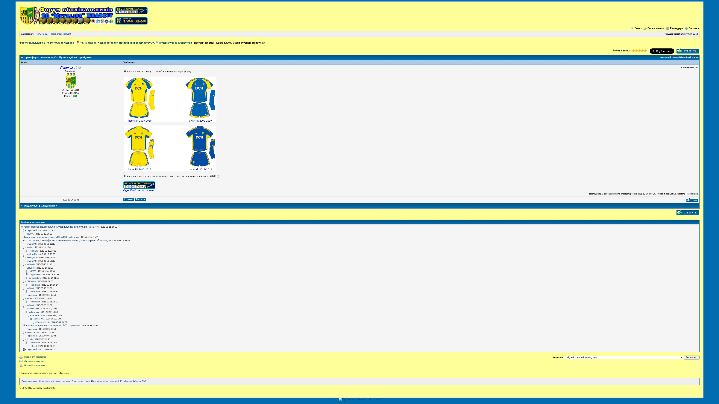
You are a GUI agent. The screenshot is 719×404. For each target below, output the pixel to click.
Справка (694, 28)
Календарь (676, 28)
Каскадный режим (669, 57)
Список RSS (140, 381)
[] (24, 230)
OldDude (31, 268)
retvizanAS (32, 244)
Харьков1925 (33, 308)
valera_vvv (94, 227)
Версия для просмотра (35, 357)
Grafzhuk (31, 332)
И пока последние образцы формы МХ (45, 325)
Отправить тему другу (35, 361)
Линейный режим (689, 57)
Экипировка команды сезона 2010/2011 (45, 237)
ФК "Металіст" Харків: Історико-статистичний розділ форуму (116, 42)
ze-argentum (35, 278)
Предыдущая (30, 205)
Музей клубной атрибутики (175, 42)
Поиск (638, 28)
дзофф (30, 247)
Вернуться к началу (81, 381)
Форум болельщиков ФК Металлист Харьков (46, 42)
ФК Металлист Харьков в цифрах (54, 381)
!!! (26, 274)
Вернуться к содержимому (105, 381)
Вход (45, 34)
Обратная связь (29, 381)
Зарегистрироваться (60, 34)
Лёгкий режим (126, 381)
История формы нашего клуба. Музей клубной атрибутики (54, 226)
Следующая (48, 205)
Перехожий (691, 194)
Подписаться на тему (34, 365)
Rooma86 (33, 251)
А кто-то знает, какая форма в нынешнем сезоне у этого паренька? (61, 240)
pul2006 (30, 234)
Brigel (29, 339)
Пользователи (656, 28)
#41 (696, 67)
